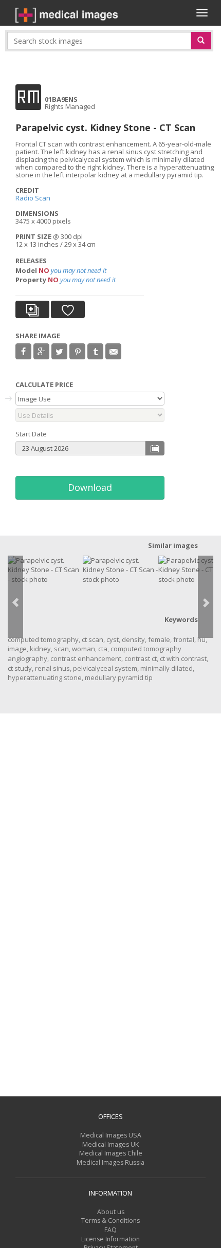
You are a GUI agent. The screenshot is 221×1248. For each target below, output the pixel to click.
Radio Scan (32, 198)
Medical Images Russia (110, 1162)
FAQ (110, 1229)
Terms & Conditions (110, 1220)
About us (110, 1211)
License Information (110, 1239)
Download (90, 487)
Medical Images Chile (110, 1153)
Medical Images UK (110, 1144)
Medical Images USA (110, 1135)
